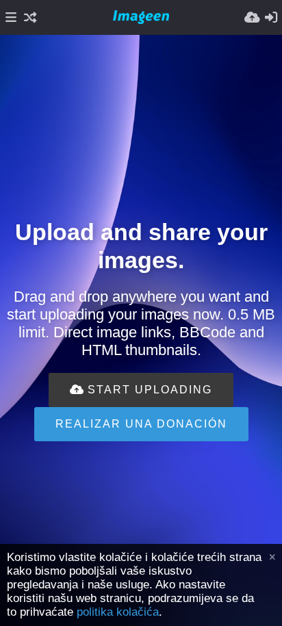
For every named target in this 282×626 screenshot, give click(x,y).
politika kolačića (118, 611)
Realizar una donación (141, 424)
